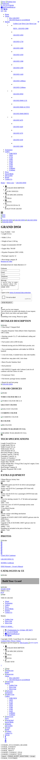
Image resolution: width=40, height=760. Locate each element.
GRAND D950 (21, 183)
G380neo (12, 168)
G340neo (12, 170)
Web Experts (24, 643)
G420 (11, 166)
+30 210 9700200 (8, 5)
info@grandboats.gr (8, 7)
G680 (11, 159)
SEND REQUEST (7, 302)
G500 (11, 164)
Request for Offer (6, 261)
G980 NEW (13, 153)
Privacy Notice (16, 641)
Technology (9, 150)
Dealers (7, 610)
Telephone (4, 276)
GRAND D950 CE (7, 559)
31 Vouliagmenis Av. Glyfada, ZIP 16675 (19, 630)
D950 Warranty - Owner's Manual (12, 566)
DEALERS (9, 175)
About (7, 16)
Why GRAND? (14, 18)
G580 (11, 163)
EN (2, 11)
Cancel (4, 756)
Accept (32, 756)
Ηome (7, 14)
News (7, 172)
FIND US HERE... (7, 626)
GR (5, 11)
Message (3, 280)
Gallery (7, 152)
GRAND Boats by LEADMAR (19, 20)
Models (7, 22)
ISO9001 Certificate (7, 563)
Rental (7, 177)
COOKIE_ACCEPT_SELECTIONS (18, 756)
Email (3, 272)
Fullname (4, 268)
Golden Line (17, 23)
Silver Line (32, 23)
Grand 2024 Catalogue (8, 555)
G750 (11, 157)
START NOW (5, 589)
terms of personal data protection (20, 292)
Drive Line (25, 23)
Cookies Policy (6, 641)
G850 (11, 155)
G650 (11, 161)
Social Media (9, 174)
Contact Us (8, 179)
